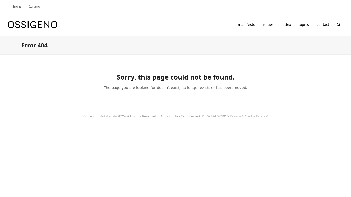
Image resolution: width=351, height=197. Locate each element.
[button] (338, 24)
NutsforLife (108, 116)
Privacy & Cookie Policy (247, 116)
